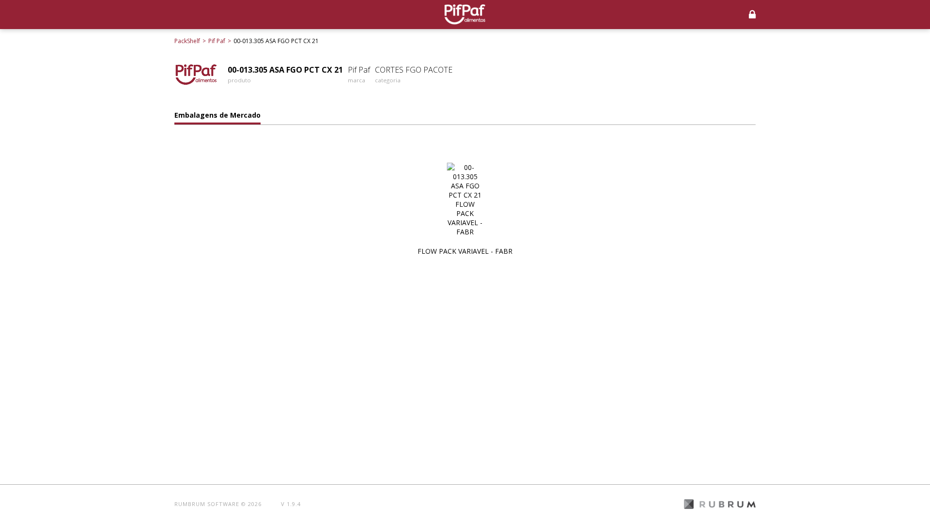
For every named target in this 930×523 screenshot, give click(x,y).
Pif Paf (216, 41)
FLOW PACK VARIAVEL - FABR (465, 251)
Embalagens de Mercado (217, 115)
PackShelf (187, 41)
